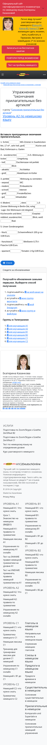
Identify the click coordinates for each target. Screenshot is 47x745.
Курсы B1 (37, 25)
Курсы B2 (23, 28)
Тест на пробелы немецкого (22, 65)
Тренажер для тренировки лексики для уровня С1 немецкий (10, 655)
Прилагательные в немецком (36, 707)
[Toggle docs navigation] (2, 74)
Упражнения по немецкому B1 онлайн (33, 528)
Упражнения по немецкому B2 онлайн (33, 582)
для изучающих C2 (18, 341)
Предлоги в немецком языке (32, 669)
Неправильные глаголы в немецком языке (33, 636)
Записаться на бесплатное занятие (20, 50)
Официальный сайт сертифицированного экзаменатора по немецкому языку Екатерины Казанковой (21, 8)
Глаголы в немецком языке (31, 626)
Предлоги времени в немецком (30, 679)
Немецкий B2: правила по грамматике (32, 565)
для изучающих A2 (18, 328)
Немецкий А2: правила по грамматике (10, 602)
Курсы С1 (34, 28)
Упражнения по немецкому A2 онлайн (11, 612)
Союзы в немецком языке (31, 658)
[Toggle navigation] (44, 74)
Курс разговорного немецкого (18, 451)
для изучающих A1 (18, 325)
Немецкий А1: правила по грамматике (10, 531)
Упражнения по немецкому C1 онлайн (11, 668)
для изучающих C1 (18, 338)
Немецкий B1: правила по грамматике (32, 518)
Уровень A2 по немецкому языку (22, 118)
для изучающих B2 (18, 335)
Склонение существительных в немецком (34, 697)
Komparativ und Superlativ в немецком (33, 716)
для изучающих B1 (18, 332)
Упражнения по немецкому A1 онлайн (11, 549)
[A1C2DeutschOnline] (23, 74)
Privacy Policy (9, 496)
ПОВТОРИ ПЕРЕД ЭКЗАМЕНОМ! (23, 58)
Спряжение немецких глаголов (31, 647)
